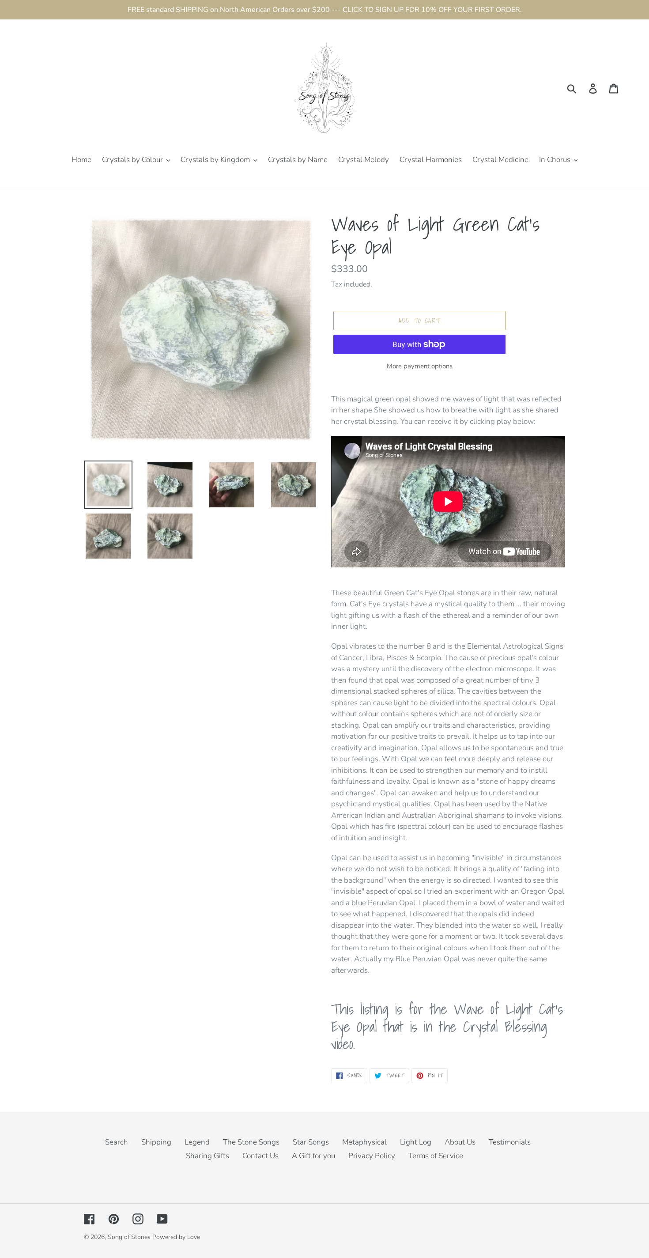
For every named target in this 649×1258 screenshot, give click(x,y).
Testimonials (510, 1142)
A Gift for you (313, 1156)
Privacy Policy (371, 1156)
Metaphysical (364, 1142)
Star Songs (311, 1142)
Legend (197, 1142)
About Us (460, 1142)
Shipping (156, 1142)
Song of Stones (129, 1237)
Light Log (415, 1142)
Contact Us (260, 1156)
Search (116, 1142)
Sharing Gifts (207, 1156)
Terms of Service (435, 1156)
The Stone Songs (251, 1142)
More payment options (420, 366)
